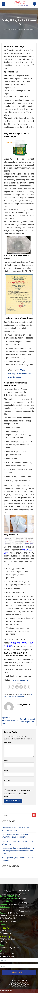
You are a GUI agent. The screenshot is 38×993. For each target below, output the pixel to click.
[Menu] (3, 4)
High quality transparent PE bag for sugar (10, 720)
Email (6, 770)
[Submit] (34, 815)
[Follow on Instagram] (16, 984)
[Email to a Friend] (21, 687)
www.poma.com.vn (20, 680)
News (19, 17)
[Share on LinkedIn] (28, 687)
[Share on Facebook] (13, 687)
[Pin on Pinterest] (24, 687)
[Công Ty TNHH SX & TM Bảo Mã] (20, 4)
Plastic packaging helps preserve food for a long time (18, 859)
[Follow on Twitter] (21, 984)
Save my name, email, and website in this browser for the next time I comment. (18, 793)
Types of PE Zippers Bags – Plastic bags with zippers (17, 842)
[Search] (34, 4)
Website (7, 780)
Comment (8, 742)
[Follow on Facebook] (11, 984)
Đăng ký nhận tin (19, 972)
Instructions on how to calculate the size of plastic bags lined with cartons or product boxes (18, 850)
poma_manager (29, 29)
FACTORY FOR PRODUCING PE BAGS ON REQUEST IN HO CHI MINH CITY (17, 835)
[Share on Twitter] (17, 687)
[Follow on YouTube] (26, 984)
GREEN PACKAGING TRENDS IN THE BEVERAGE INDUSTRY (15, 829)
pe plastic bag (19, 696)
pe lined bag (10, 696)
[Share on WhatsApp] (9, 687)
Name (7, 761)
